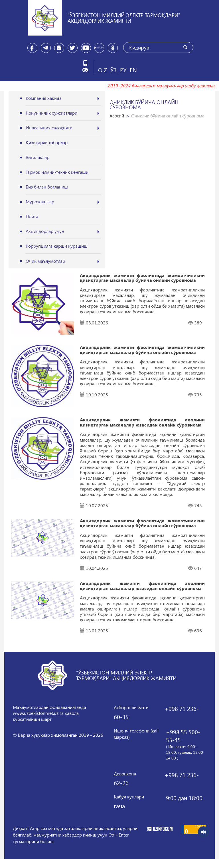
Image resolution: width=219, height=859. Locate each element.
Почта (32, 216)
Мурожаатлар (40, 201)
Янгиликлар (37, 157)
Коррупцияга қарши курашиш (57, 246)
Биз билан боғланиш (47, 187)
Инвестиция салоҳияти (49, 128)
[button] (87, 70)
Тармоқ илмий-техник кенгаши (57, 172)
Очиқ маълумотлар (45, 261)
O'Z (102, 70)
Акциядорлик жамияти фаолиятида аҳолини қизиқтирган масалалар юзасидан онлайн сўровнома (142, 422)
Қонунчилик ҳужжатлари (51, 113)
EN (133, 70)
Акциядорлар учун (45, 231)
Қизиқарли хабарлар (47, 142)
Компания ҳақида (44, 98)
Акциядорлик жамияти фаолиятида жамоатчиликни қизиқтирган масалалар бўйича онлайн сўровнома (142, 278)
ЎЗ (113, 70)
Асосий (117, 116)
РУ (123, 70)
